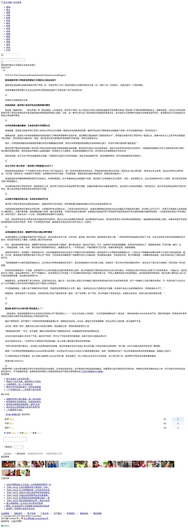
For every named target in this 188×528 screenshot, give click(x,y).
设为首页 (17, 2)
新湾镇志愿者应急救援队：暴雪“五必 (23, 404)
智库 (8, 39)
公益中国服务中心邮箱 (92, 371)
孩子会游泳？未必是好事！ (18, 379)
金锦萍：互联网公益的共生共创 (20, 509)
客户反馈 (31, 513)
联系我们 (71, 513)
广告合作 (45, 513)
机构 (8, 18)
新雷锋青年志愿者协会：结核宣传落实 (23, 402)
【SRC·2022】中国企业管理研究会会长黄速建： (28, 495)
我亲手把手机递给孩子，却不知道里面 (23, 387)
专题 (8, 15)
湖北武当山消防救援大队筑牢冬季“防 (23, 407)
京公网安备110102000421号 (35, 518)
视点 (8, 10)
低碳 (8, 34)
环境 (8, 28)
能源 (8, 36)
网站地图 (97, 513)
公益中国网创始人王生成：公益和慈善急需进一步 (28, 484)
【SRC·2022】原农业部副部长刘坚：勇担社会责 (28, 501)
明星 (8, 42)
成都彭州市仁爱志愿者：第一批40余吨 (23, 399)
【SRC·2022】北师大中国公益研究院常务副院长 (28, 492)
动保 (8, 31)
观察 (8, 12)
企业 (8, 47)
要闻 (8, 7)
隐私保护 (18, 513)
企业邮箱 (5, 513)
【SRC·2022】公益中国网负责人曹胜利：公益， (28, 487)
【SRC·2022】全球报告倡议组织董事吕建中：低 (28, 498)
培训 (8, 20)
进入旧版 (8, 2)
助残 (8, 26)
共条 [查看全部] (13, 414)
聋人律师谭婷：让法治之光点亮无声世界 (24, 503)
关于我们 (58, 513)
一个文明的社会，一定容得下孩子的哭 (23, 389)
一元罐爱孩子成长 (14, 410)
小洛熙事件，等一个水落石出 (19, 384)
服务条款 (84, 513)
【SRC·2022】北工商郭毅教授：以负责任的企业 (28, 490)
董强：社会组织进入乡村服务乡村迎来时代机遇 (27, 506)
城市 (8, 45)
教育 (8, 23)
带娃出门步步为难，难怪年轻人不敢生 (23, 381)
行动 (8, 50)
